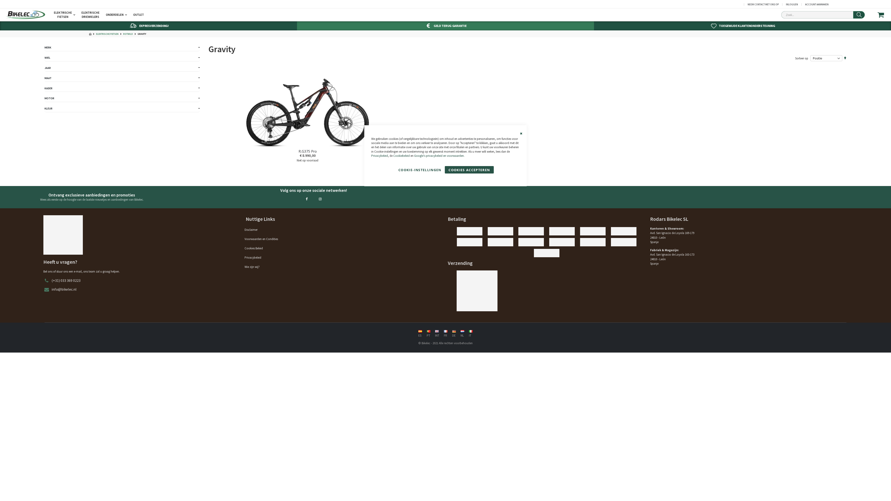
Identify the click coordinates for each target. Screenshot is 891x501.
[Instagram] (320, 199)
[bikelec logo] (25, 14)
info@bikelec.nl (64, 289)
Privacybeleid (379, 156)
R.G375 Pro (308, 151)
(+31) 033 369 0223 (66, 280)
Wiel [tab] (47, 57)
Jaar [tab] (48, 68)
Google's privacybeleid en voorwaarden (439, 156)
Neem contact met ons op (763, 4)
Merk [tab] (48, 47)
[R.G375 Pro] (308, 106)
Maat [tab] (48, 78)
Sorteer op (801, 58)
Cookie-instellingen (419, 170)
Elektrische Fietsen (107, 34)
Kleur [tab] (48, 108)
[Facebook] (306, 199)
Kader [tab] (48, 88)
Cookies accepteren (469, 170)
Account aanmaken (817, 4)
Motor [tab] (49, 98)
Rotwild (128, 34)
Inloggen (792, 4)
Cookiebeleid (401, 156)
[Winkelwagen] (884, 15)
